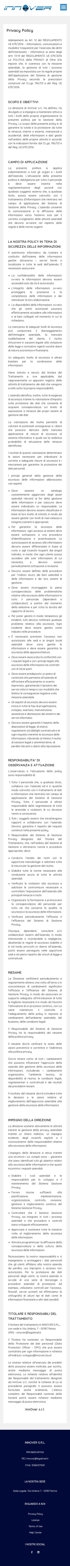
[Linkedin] (38, 1552)
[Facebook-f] (31, 1552)
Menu (63, 7)
